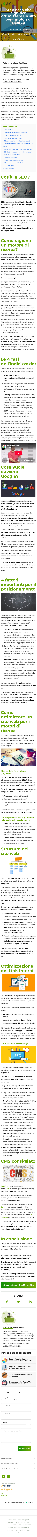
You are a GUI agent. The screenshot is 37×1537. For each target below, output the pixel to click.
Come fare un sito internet (18, 29)
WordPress (5, 1186)
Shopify (3, 1207)
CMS (8, 1189)
